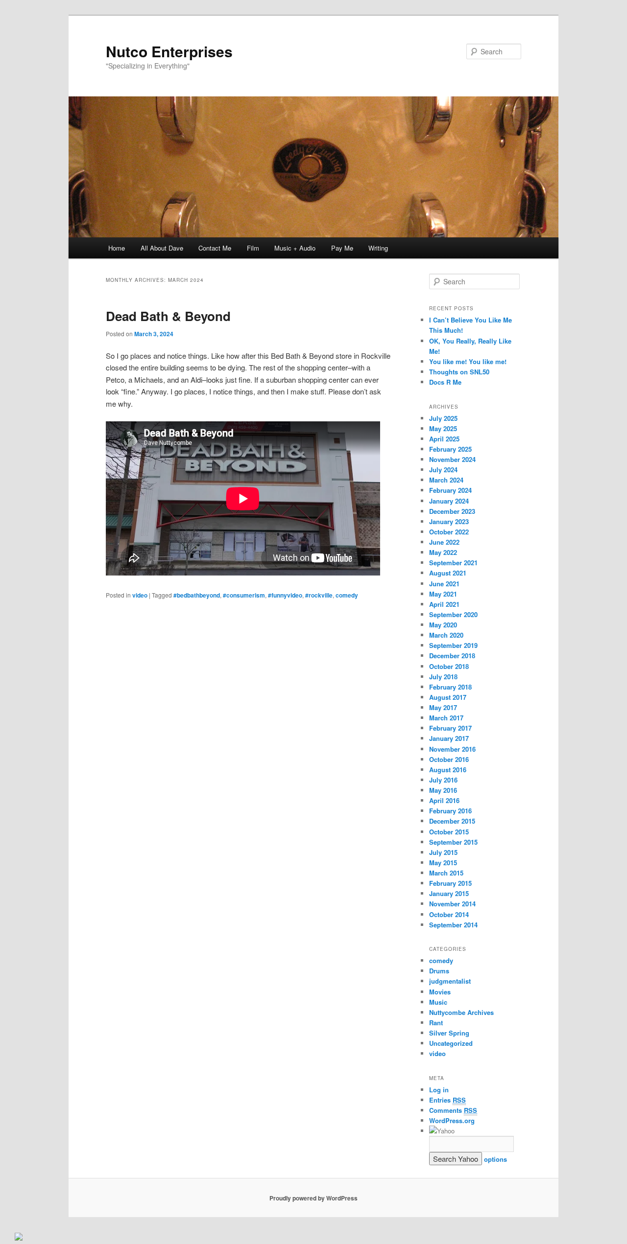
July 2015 (443, 852)
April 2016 (444, 800)
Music (438, 1002)
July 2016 (443, 779)
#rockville (319, 595)
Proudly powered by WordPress (313, 1198)
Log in (439, 1089)
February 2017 (450, 728)
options (495, 1159)
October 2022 (449, 531)
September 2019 (453, 645)
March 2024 (446, 479)
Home (116, 248)
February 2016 (450, 810)
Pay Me (342, 248)
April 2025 (444, 438)
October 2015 (449, 831)
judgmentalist (450, 981)
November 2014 (452, 903)
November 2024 (452, 459)
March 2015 (446, 872)
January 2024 (449, 501)
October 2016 (449, 759)
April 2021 (444, 604)
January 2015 (449, 893)
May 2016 (443, 790)
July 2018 (443, 676)
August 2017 (447, 697)
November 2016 (452, 749)
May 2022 (443, 552)
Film (253, 248)
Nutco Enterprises (169, 51)
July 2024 (443, 469)
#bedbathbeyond (196, 595)
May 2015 (443, 862)
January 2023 (449, 521)
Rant (436, 1022)
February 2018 (450, 686)
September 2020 (453, 614)
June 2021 (444, 583)
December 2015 (452, 821)
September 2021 (453, 562)
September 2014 (453, 924)
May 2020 (443, 624)
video (139, 595)
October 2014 (449, 914)
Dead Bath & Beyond (168, 316)
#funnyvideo (285, 595)
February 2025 (450, 449)
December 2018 (452, 655)
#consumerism (244, 595)
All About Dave (162, 248)
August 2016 (447, 769)
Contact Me (214, 248)
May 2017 (443, 707)
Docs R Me (445, 382)
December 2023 (452, 511)
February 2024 (450, 490)
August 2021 (447, 572)
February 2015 (450, 883)
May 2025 (443, 428)
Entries (447, 1100)
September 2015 (453, 842)
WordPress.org (452, 1120)
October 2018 (449, 666)
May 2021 (443, 594)
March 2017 (446, 717)
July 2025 (443, 418)
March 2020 (446, 635)
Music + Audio (294, 248)
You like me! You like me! (467, 361)
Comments (453, 1110)
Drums (439, 970)
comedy (347, 595)
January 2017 (449, 738)
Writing (378, 248)
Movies (440, 991)
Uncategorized (451, 1043)
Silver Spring (449, 1032)
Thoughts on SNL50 (459, 371)
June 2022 (444, 542)
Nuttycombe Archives (461, 1012)
